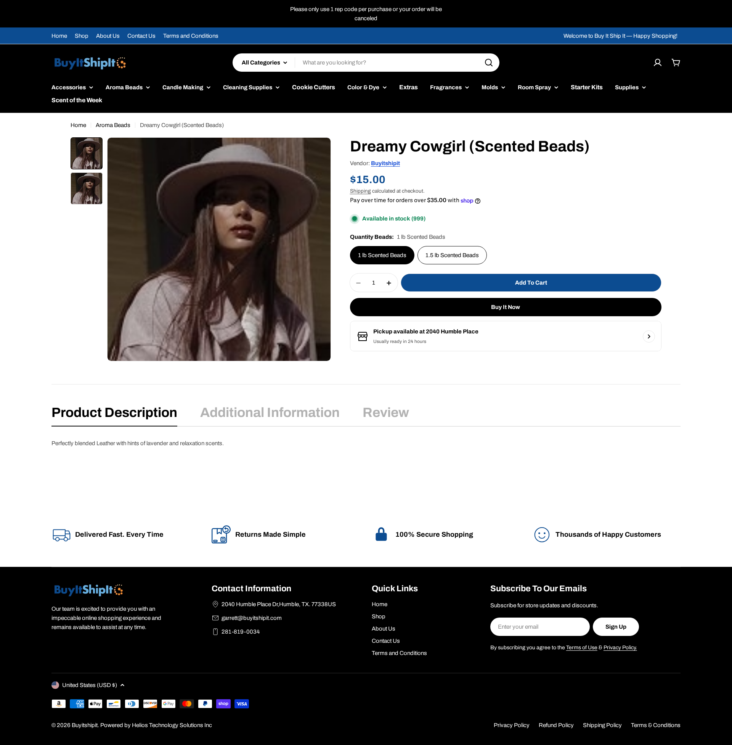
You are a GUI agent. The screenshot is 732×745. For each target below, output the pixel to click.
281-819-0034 (241, 632)
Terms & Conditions (656, 725)
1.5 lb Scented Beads (452, 256)
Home (59, 36)
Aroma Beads (113, 125)
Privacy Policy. (620, 647)
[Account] (657, 62)
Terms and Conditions (190, 36)
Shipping (360, 191)
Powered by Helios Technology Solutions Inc (156, 725)
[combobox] (366, 62)
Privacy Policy (512, 725)
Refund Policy (556, 725)
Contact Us (141, 36)
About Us (108, 36)
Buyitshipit (385, 163)
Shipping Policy (602, 725)
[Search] (488, 62)
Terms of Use (581, 647)
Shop (81, 36)
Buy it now (505, 307)
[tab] (114, 415)
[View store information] (649, 336)
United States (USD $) (89, 685)
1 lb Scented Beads (382, 256)
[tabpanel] (366, 443)
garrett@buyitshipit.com (252, 618)
